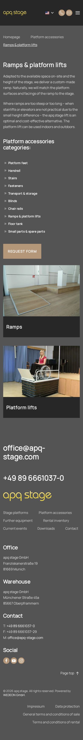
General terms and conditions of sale (51, 714)
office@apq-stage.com (24, 452)
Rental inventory (56, 520)
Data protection (67, 706)
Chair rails (15, 208)
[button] (78, 13)
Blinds (12, 201)
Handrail (14, 171)
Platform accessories (47, 37)
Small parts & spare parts (26, 231)
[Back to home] (16, 13)
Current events (15, 528)
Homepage (11, 37)
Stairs (12, 178)
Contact (71, 528)
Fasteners (15, 186)
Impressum (36, 706)
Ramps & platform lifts (20, 44)
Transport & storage (22, 193)
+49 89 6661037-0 (33, 478)
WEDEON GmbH (14, 695)
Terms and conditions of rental (56, 722)
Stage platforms (15, 512)
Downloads (46, 528)
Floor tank (15, 224)
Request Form (22, 251)
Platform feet (18, 163)
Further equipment (18, 520)
